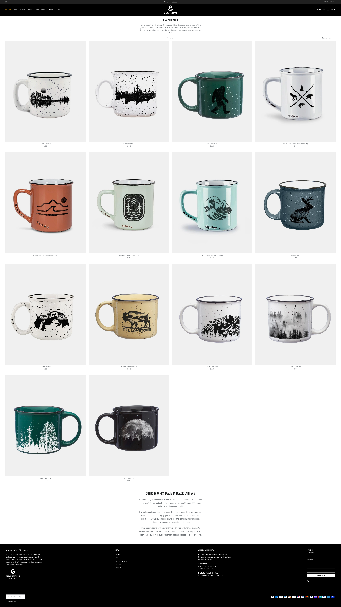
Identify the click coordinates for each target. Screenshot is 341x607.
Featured (8, 10)
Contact (117, 554)
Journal (51, 10)
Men (15, 10)
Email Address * (311, 552)
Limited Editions (40, 10)
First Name (310, 559)
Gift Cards (118, 564)
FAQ (116, 558)
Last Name (309, 567)
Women (22, 10)
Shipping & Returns (121, 561)
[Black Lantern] (170, 10)
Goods (30, 10)
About (58, 10)
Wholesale (118, 568)
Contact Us (174, 2)
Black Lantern (13, 601)
